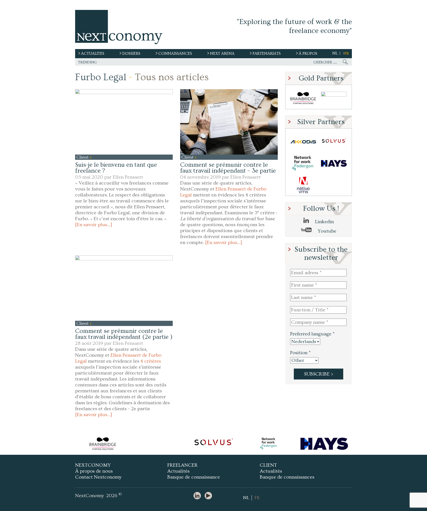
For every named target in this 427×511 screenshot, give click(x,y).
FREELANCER (182, 465)
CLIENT (268, 465)
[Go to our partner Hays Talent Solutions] (334, 163)
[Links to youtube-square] (209, 496)
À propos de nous (94, 471)
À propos (308, 53)
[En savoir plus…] (93, 224)
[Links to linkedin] (198, 496)
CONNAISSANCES (175, 53)
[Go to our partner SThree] (334, 98)
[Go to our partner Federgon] (303, 163)
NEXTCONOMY (93, 465)
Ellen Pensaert (128, 177)
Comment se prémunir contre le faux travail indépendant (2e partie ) (123, 334)
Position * (300, 352)
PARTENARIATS (267, 53)
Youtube (326, 231)
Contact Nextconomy (98, 477)
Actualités (178, 471)
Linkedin (324, 221)
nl (335, 53)
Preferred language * (312, 334)
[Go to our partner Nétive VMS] (303, 185)
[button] (124, 121)
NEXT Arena (222, 53)
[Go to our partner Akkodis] (303, 142)
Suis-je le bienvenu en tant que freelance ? (116, 167)
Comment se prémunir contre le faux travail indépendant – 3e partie (228, 167)
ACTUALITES (92, 53)
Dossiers (131, 53)
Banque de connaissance (193, 477)
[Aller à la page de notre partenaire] (102, 443)
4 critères (150, 361)
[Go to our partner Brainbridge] (303, 98)
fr (346, 53)
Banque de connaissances (287, 477)
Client (83, 157)
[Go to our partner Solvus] (334, 142)
